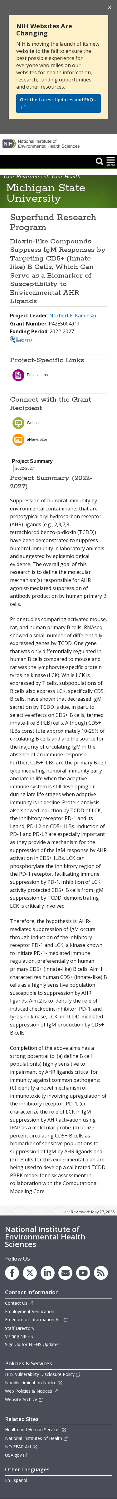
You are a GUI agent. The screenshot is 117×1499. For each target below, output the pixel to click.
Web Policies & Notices (28, 1391)
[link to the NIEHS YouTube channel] (83, 1273)
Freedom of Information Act (33, 1319)
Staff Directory (19, 1328)
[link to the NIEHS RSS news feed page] (101, 1273)
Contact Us (16, 1303)
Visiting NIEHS (19, 1336)
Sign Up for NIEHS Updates (32, 1344)
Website (34, 423)
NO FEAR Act (18, 1447)
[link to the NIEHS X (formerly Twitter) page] (30, 1273)
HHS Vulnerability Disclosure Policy (40, 1374)
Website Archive (21, 1399)
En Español (16, 1480)
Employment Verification (29, 1311)
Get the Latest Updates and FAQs (57, 100)
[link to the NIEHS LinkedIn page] (48, 1273)
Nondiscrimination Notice (30, 1383)
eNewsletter (37, 439)
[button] (100, 161)
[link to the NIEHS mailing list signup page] (65, 1273)
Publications (37, 375)
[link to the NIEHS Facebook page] (12, 1273)
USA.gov (13, 1455)
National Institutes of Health (33, 1438)
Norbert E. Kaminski (72, 315)
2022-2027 (24, 468)
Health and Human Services (33, 1429)
